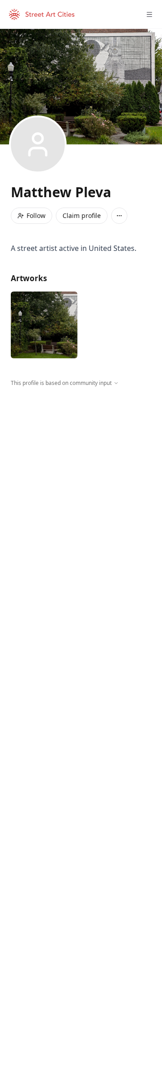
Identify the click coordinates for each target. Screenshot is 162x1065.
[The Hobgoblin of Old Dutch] (44, 325)
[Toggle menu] (149, 14)
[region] (81, 470)
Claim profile (82, 215)
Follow (36, 215)
